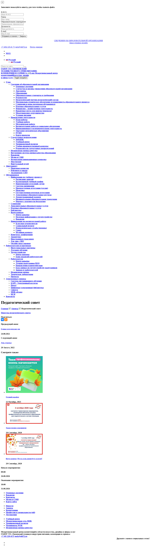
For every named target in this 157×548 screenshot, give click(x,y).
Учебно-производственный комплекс (32, 146)
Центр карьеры (22, 215)
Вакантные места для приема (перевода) (34, 111)
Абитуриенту (11, 166)
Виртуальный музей (20, 164)
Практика (20, 190)
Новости (9, 506)
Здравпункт (16, 237)
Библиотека (16, 210)
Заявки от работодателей (27, 270)
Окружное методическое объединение (32, 131)
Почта (13, 285)
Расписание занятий (24, 179)
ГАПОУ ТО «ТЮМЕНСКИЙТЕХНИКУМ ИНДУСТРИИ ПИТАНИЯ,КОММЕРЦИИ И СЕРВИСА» (19, 71)
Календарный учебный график (29, 181)
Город (3, 17)
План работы (21, 120)
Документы (21, 91)
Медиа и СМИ (17, 157)
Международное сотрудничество (30, 113)
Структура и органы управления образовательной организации (44, 89)
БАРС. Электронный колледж (24, 283)
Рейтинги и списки (19, 170)
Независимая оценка (20, 272)
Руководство (21, 98)
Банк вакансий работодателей (29, 257)
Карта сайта (11, 502)
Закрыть (23, 36)
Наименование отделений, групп (30, 184)
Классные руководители (26, 223)
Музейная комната (24, 232)
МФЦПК (20, 140)
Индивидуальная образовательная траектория (36, 199)
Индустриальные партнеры (23, 248)
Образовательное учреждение (13, 22)
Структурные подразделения (24, 137)
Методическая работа (25, 124)
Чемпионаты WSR (14, 525)
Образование (21, 93)
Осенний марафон (12, 397)
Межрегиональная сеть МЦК (19, 521)
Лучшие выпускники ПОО (27, 263)
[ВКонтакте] (2, 319)
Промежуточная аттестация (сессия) (32, 188)
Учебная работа (23, 122)
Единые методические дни (10, 329)
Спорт (18, 230)
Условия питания (23, 115)
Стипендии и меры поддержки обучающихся (35, 104)
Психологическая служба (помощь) (31, 228)
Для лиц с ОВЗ (17, 241)
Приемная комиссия (20, 168)
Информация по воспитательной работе (28, 221)
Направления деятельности (23, 117)
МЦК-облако (16, 292)
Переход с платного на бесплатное (31, 201)
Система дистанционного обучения (26, 281)
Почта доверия (36, 47)
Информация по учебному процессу (26, 177)
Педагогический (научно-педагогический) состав (37, 100)
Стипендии (16, 204)
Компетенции (12, 510)
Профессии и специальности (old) (20, 512)
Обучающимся (12, 175)
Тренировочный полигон (27, 144)
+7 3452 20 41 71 (8, 47)
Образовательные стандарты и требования (35, 95)
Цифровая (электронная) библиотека (27, 288)
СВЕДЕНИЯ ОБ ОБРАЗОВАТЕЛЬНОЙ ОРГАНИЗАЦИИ (78, 41)
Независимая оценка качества (24, 151)
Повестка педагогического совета (16, 313)
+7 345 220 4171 (7, 536)
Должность (5, 26)
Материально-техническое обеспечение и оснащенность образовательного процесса (52, 102)
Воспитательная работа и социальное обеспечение (38, 126)
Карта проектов (23, 135)
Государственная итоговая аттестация (33, 193)
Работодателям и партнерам (18, 246)
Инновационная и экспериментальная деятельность (39, 128)
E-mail (3, 31)
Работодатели (17, 259)
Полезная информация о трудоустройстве (34, 217)
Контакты (10, 296)
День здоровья (6, 343)
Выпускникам (17, 212)
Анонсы (9, 508)
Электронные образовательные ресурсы (34, 195)
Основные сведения (24, 86)
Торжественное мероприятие (16, 428)
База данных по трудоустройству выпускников (36, 268)
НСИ (13, 294)
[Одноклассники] (5, 319)
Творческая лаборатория (22, 274)
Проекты (15, 277)
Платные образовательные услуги (31, 106)
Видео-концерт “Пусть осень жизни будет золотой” (24, 459)
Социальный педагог (25, 226)
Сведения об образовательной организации (30, 84)
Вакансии (15, 155)
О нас (8, 82)
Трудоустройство (18, 252)
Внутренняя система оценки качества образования (33, 153)
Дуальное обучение (19, 250)
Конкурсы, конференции (22, 235)
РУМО (19, 133)
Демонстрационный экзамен (28, 197)
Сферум (14, 290)
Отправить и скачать (9, 36)
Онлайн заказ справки (21, 243)
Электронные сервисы (16, 279)
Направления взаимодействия (29, 265)
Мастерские (16, 162)
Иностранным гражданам (22, 239)
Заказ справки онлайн (78, 43)
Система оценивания (25, 186)
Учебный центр (23, 142)
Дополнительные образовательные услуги (29, 206)
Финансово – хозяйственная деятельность (34, 109)
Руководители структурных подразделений (35, 148)
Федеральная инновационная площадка (28, 159)
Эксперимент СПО (19, 173)
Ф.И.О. (4, 12)
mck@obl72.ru (21, 47)
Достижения (11, 515)
